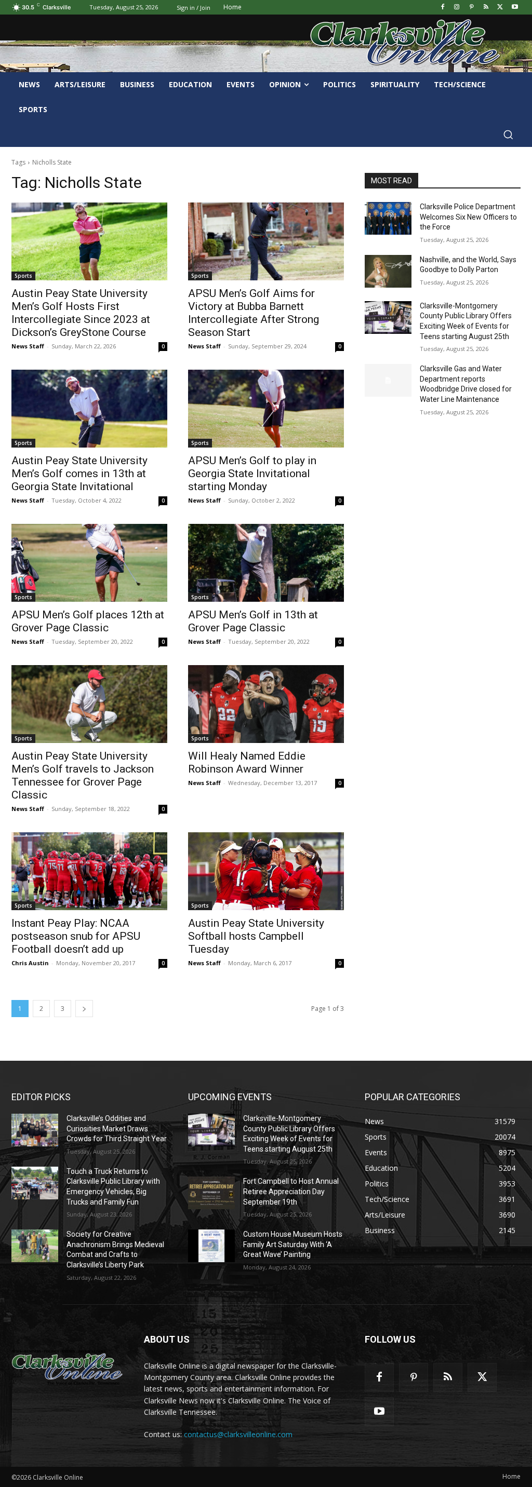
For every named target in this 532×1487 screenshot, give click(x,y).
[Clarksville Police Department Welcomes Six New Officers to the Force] (388, 218)
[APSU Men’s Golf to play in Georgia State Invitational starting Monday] (266, 409)
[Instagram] (457, 7)
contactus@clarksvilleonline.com (238, 1434)
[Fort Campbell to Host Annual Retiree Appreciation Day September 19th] (211, 1193)
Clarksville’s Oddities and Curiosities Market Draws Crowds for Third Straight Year (116, 1128)
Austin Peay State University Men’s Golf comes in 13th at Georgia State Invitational (79, 473)
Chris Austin (30, 963)
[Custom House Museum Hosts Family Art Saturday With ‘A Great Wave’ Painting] (211, 1245)
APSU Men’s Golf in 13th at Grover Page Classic (253, 621)
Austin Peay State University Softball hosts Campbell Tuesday (256, 936)
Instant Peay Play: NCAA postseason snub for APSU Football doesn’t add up (75, 936)
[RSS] (486, 7)
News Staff (27, 346)
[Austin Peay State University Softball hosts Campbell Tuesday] (266, 871)
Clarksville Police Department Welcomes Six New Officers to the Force (468, 216)
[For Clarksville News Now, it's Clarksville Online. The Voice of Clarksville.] (67, 1367)
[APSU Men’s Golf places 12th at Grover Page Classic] (89, 563)
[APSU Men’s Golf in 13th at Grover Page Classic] (266, 563)
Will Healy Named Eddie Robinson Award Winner (246, 762)
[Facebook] (442, 7)
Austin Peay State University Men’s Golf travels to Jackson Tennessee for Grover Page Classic (82, 775)
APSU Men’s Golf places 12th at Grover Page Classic (87, 621)
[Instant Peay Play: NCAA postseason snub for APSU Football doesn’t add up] (89, 871)
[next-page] (84, 1008)
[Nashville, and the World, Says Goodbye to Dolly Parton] (388, 271)
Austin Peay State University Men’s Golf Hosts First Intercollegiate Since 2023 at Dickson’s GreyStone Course (80, 313)
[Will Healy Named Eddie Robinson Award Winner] (266, 704)
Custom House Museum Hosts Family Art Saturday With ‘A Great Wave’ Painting (292, 1244)
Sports (23, 275)
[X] (500, 7)
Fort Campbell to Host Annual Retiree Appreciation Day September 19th (291, 1191)
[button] (508, 134)
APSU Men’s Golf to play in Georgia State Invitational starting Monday (252, 473)
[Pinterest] (471, 7)
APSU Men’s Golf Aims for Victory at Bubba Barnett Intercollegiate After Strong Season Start (253, 313)
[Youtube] (515, 7)
